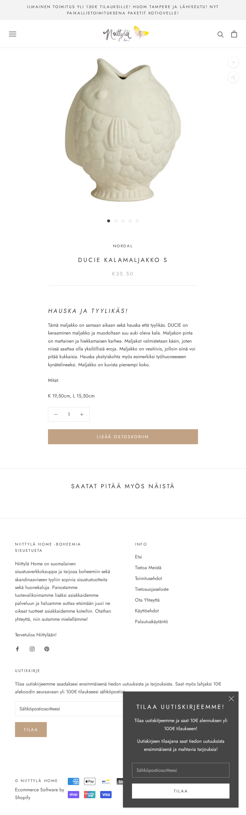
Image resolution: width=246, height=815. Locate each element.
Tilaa (181, 791)
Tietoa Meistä (148, 567)
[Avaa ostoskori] (234, 34)
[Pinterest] (46, 649)
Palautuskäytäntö (151, 621)
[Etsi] (221, 34)
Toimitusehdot (148, 578)
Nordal (123, 246)
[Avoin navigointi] (12, 34)
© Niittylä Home (36, 781)
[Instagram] (32, 649)
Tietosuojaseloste (152, 589)
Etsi (138, 556)
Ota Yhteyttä (147, 599)
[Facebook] (17, 649)
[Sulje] (231, 698)
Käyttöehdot (147, 610)
